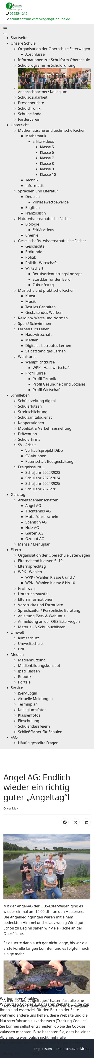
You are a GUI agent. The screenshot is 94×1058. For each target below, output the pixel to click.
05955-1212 (18, 13)
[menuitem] (19, 37)
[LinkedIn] (87, 822)
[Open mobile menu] (5, 28)
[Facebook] (65, 822)
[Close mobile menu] (5, 33)
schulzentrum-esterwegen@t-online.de (40, 19)
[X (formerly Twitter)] (76, 822)
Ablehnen (39, 1053)
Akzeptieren (13, 1053)
